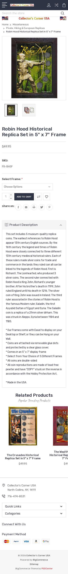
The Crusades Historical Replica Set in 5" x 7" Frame (23, 457)
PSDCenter (47, 568)
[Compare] (56, 6)
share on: (8, 206)
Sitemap (34, 564)
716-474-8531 (16, 496)
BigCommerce (40, 560)
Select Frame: (12, 179)
